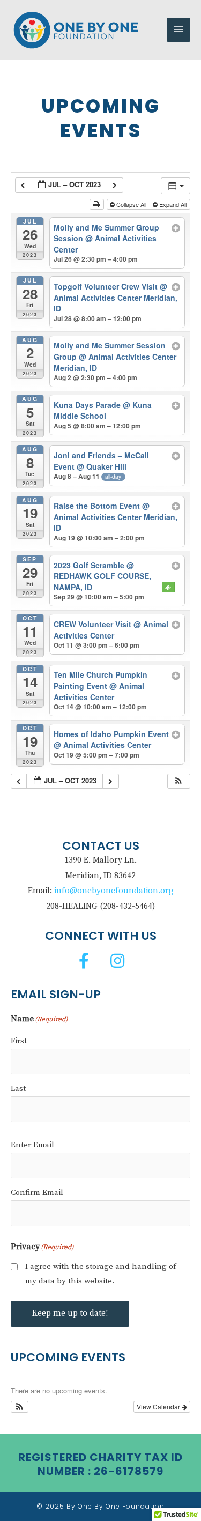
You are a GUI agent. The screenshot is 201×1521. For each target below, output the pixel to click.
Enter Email (32, 1145)
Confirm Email (37, 1193)
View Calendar (159, 1406)
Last (18, 1089)
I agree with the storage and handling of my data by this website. (100, 1274)
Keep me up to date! (70, 1313)
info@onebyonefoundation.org (114, 891)
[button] (178, 781)
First (19, 1041)
